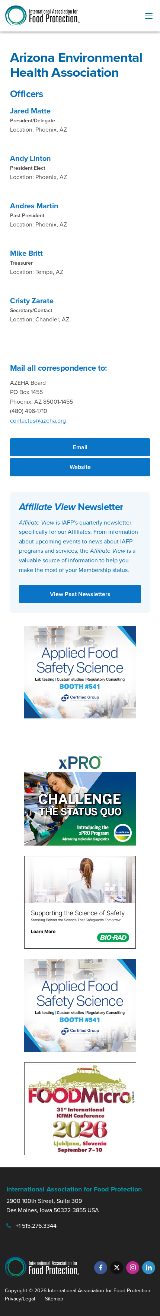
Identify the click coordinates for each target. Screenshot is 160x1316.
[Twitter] (116, 1267)
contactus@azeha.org (38, 420)
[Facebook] (100, 1267)
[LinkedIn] (148, 1267)
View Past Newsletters (80, 594)
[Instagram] (132, 1267)
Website (80, 467)
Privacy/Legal (20, 1299)
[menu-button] (149, 16)
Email (80, 447)
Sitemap (54, 1299)
